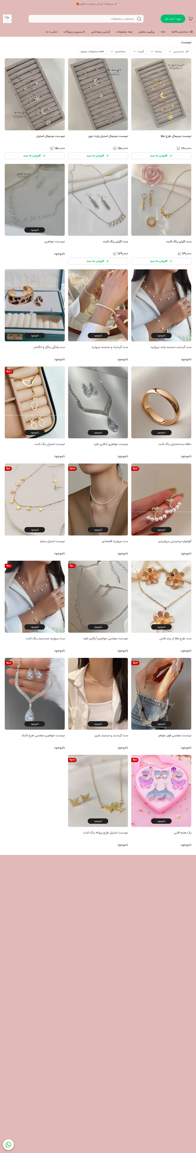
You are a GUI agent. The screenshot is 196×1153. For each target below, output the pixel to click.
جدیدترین (178, 51)
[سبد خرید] (190, 18)
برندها (158, 51)
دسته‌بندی (120, 51)
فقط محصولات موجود (92, 51)
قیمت (141, 51)
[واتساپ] (8, 1144)
